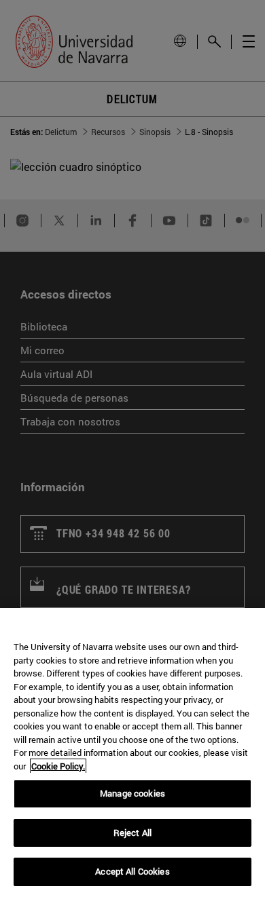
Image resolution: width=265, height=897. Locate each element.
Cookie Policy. (58, 766)
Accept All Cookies (132, 871)
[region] (132, 752)
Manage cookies (132, 793)
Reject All (132, 832)
